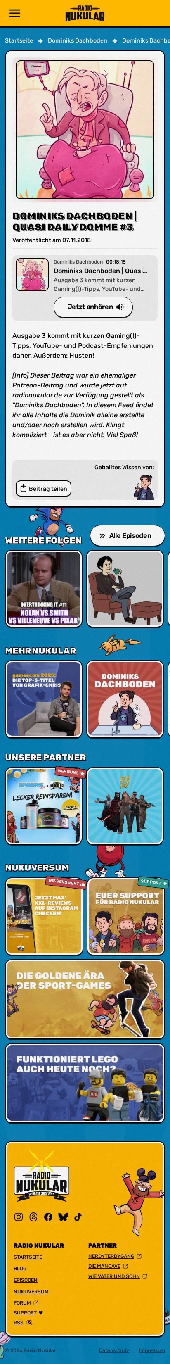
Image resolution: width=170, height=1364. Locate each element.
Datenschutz (114, 1350)
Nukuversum (31, 1292)
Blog (20, 1268)
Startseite (28, 1257)
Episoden (26, 1280)
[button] (15, 13)
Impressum (152, 1350)
